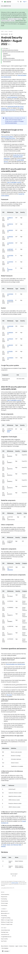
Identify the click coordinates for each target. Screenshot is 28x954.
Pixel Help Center (4, 932)
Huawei (8, 844)
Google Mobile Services (6, 936)
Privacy (25, 946)
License (20, 946)
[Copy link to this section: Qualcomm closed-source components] (2, 577)
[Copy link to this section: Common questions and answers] (2, 651)
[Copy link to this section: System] (7, 308)
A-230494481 (10, 326)
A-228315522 (10, 236)
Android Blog (4, 915)
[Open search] (18, 1)
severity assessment (12, 97)
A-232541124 (10, 224)
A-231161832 (10, 351)
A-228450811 (10, 332)
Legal (16, 946)
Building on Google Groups (7, 922)
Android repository (5, 894)
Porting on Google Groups (6, 924)
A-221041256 (10, 300)
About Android (4, 946)
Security (10, 31)
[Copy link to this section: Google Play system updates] (20, 365)
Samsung (3, 846)
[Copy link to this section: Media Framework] (13, 276)
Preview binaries (4, 901)
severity (19, 182)
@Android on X (4, 911)
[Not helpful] (12, 34)
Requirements (4, 896)
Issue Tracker (4, 941)
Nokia (19, 844)
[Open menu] (2, 1)
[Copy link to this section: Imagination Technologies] (18, 437)
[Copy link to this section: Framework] (9, 199)
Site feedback (5, 948)
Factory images (4, 903)
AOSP (2, 31)
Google (4, 844)
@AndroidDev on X (5, 913)
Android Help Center (5, 930)
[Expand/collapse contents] (9, 48)
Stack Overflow (4, 938)
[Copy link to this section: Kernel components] (14, 414)
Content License (14, 882)
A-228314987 (10, 345)
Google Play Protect (10, 138)
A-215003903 (10, 243)
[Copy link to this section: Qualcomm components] (17, 549)
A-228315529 (10, 230)
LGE (12, 844)
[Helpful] (10, 34)
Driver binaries (4, 905)
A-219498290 (10, 357)
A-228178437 (10, 249)
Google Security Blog (5, 917)
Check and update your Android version (15, 664)
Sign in (24, 1)
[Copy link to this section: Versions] (9, 852)
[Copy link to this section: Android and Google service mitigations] (11, 132)
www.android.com (5, 934)
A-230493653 (10, 294)
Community (11, 946)
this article (9, 695)
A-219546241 (10, 338)
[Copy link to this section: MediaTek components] (16, 500)
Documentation (6, 6)
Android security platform (7, 136)
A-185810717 (10, 217)
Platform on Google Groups (7, 920)
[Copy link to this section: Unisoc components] (15, 525)
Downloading (4, 898)
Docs (6, 31)
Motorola (15, 844)
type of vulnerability (12, 182)
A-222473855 (10, 255)
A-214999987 (10, 261)
